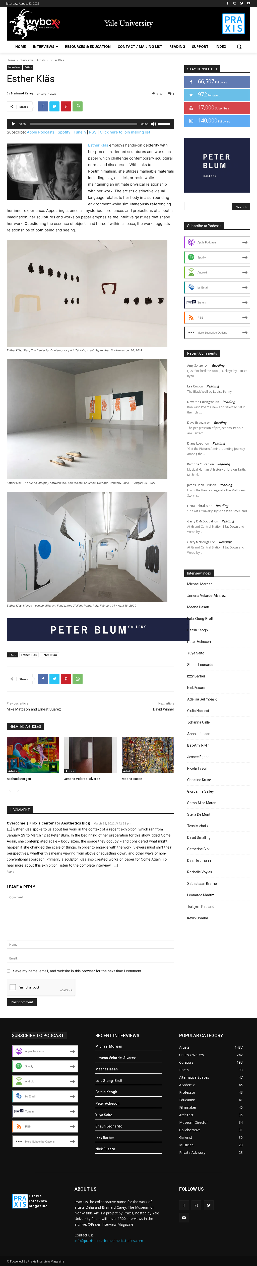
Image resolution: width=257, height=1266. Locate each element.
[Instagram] (235, 4)
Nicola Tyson (197, 768)
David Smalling (199, 837)
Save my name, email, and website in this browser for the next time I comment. (77, 971)
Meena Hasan (132, 779)
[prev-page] (10, 791)
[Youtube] (248, 4)
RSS (93, 132)
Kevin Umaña (197, 918)
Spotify (64, 132)
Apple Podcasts (40, 132)
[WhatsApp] (78, 106)
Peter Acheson (199, 642)
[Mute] (153, 123)
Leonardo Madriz (200, 895)
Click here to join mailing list (125, 132)
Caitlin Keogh (197, 630)
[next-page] (18, 791)
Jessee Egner (198, 757)
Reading (218, 365)
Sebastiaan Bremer (202, 884)
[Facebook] (228, 4)
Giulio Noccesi (198, 711)
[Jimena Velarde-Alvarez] (90, 755)
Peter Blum (49, 655)
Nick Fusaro (196, 688)
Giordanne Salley (200, 791)
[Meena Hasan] (148, 755)
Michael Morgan (19, 779)
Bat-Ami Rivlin (198, 745)
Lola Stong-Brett (200, 619)
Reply (10, 871)
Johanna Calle (198, 722)
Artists (40, 60)
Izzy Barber (196, 676)
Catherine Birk (198, 849)
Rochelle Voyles (199, 872)
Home (11, 60)
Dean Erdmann (199, 861)
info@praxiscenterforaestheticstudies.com (109, 1240)
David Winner (163, 709)
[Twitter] (241, 4)
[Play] (13, 123)
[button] (239, 47)
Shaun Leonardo (200, 665)
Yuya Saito (195, 653)
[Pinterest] (66, 106)
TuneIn (80, 132)
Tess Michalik (197, 826)
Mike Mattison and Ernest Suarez (34, 709)
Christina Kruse (199, 780)
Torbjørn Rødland (200, 907)
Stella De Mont (198, 814)
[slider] (165, 123)
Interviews (26, 60)
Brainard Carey (22, 93)
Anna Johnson (198, 734)
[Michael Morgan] (33, 755)
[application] (90, 124)
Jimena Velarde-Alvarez (82, 779)
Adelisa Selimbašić (202, 699)
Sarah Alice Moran (201, 803)
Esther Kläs (98, 145)
